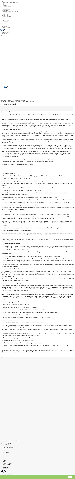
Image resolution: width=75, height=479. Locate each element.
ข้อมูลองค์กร (5, 460)
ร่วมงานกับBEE (6, 18)
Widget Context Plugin (30, 101)
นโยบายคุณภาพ (6, 14)
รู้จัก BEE (5, 3)
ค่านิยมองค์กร (6, 5)
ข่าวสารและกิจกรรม (7, 16)
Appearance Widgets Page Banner (19, 100)
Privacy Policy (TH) (6, 93)
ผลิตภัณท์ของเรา (6, 9)
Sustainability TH (6, 91)
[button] (4, 41)
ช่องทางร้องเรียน (6, 21)
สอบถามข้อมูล (6, 20)
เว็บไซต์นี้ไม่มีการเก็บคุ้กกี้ (4, 475)
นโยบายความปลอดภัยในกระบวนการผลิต (11, 12)
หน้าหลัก (4, 459)
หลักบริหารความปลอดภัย (7, 463)
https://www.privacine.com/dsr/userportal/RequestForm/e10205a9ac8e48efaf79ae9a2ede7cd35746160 (49, 333)
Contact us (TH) (5, 92)
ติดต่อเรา (3, 37)
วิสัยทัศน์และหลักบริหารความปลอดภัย (10, 11)
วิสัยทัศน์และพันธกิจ (7, 6)
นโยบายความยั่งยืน (9, 62)
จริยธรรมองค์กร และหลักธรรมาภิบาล (10, 2)
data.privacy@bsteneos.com (67, 345)
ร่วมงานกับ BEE (8, 77)
